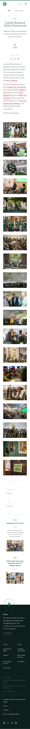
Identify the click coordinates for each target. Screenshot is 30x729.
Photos (15, 18)
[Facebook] (4, 723)
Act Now (7, 633)
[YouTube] (16, 723)
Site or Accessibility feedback (11, 714)
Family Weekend (11, 80)
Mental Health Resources (21, 656)
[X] (8, 723)
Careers (19, 644)
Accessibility (20, 661)
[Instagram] (12, 723)
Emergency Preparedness (21, 650)
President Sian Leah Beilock (16, 87)
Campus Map (6, 668)
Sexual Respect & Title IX (7, 662)
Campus (9, 493)
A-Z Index (5, 710)
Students (10, 506)
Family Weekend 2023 (9, 691)
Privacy (5, 706)
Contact (5, 644)
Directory (5, 655)
